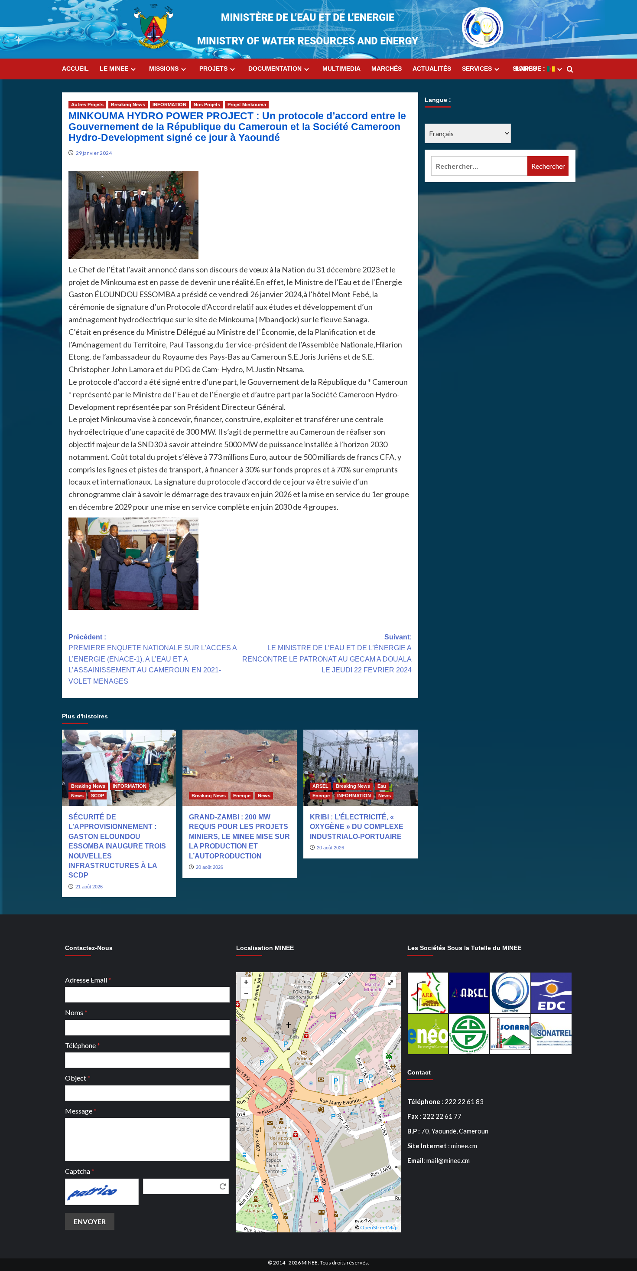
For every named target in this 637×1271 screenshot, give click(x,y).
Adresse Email (88, 980)
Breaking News (128, 104)
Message (81, 1111)
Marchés (386, 68)
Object (78, 1078)
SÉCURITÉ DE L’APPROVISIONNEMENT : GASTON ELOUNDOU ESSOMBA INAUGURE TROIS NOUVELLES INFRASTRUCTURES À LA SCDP (117, 846)
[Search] (570, 69)
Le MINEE (114, 68)
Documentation (275, 68)
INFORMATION (169, 104)
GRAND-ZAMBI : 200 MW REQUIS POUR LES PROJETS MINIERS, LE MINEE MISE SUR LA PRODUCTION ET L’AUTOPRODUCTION (239, 836)
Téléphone (82, 1045)
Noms (76, 1012)
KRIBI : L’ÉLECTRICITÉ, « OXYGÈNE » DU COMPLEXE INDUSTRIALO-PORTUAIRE (356, 826)
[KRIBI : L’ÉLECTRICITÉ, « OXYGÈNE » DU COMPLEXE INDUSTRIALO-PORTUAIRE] (360, 768)
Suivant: (327, 653)
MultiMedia (341, 68)
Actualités (432, 68)
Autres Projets (87, 104)
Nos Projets (207, 104)
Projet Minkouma (247, 104)
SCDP (97, 795)
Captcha (79, 1171)
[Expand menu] (133, 69)
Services (477, 68)
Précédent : (152, 659)
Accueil (75, 68)
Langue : (531, 68)
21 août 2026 (89, 886)
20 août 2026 (209, 867)
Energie (241, 795)
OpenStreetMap (378, 1227)
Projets (213, 68)
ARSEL (320, 786)
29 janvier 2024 (94, 153)
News (77, 795)
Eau (381, 786)
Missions (164, 68)
